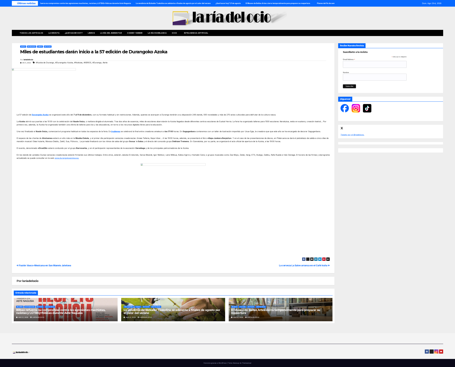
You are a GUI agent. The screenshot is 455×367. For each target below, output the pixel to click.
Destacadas (49, 307)
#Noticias (78, 62)
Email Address (349, 59)
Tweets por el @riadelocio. (352, 135)
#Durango (97, 62)
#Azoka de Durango (45, 62)
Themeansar (246, 363)
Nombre (346, 72)
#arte (105, 62)
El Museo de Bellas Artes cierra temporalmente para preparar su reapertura (275, 311)
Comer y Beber (135, 33)
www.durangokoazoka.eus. (67, 158)
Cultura (242, 307)
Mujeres (20, 307)
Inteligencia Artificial (196, 33)
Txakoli (138, 307)
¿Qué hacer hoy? (74, 33)
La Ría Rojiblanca (157, 33)
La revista (54, 33)
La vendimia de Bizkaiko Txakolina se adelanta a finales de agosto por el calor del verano (172, 311)
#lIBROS (87, 62)
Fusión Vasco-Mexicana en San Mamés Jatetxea (45, 265)
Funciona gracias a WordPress (215, 363)
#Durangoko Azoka (64, 62)
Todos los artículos (31, 33)
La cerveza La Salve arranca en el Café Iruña (303, 265)
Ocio (174, 33)
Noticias (48, 46)
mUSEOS (234, 307)
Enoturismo (128, 307)
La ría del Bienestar (111, 33)
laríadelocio (28, 60)
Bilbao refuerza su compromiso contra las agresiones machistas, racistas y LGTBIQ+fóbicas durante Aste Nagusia (60, 311)
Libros (91, 33)
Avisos (23, 46)
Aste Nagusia (30, 307)
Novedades (32, 46)
